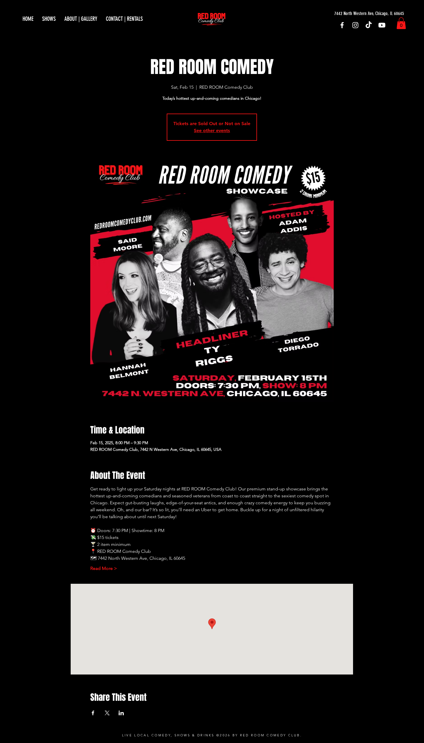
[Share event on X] (107, 713)
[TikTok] (369, 25)
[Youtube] (382, 25)
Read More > (103, 568)
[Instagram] (355, 25)
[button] (401, 23)
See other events (212, 130)
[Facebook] (342, 25)
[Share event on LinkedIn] (121, 713)
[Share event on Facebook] (93, 713)
